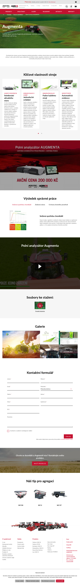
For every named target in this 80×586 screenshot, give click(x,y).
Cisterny (49, 550)
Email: (8, 386)
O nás (3, 542)
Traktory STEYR (36, 544)
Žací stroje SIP (51, 546)
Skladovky (46, 11)
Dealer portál (69, 542)
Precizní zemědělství (18, 14)
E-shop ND (54, 5)
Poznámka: (9, 417)
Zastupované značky (7, 544)
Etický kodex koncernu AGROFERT (71, 551)
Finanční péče (20, 544)
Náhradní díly (20, 548)
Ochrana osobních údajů (8, 557)
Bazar (60, 5)
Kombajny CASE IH (37, 546)
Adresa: (42, 394)
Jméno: (9, 379)
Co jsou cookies (19, 581)
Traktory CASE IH (36, 542)
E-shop (38, 5)
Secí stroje (50, 544)
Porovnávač (22, 7)
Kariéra (32, 5)
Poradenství (20, 542)
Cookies (4, 559)
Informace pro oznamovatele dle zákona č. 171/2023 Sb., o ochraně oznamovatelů (71, 558)
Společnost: (43, 402)
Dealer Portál (46, 5)
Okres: (8, 402)
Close (75, 2)
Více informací (52, 2)
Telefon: (9, 394)
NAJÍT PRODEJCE (40, 463)
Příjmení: (43, 379)
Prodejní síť (5, 552)
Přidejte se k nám (6, 550)
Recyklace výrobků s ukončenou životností (7, 554)
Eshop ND (68, 545)
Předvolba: (43, 386)
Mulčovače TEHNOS (53, 552)
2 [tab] (41, 133)
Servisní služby (20, 546)
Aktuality (59, 11)
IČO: (8, 409)
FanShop (68, 547)
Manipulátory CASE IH (37, 548)
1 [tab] (38, 133)
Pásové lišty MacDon (37, 550)
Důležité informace (6, 548)
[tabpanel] (11, 103)
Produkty (9, 14)
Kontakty (71, 11)
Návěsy (49, 548)
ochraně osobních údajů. (67, 439)
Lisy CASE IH (35, 552)
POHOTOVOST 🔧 (23, 5)
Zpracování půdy (52, 542)
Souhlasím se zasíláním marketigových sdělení (21, 431)
